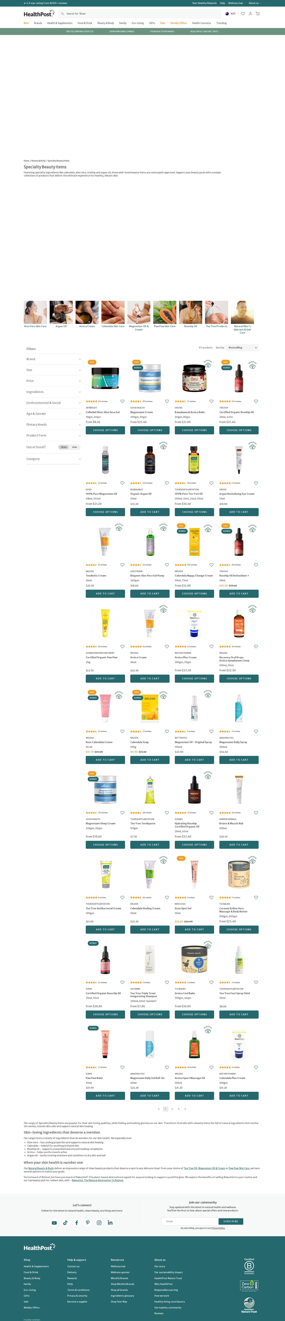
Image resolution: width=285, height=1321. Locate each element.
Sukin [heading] (89, 989)
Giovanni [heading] (135, 989)
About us (254, 3)
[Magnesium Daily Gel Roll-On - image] (150, 1044)
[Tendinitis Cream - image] (105, 541)
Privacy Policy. (218, 1228)
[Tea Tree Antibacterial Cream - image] (105, 874)
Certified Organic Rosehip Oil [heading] (236, 412)
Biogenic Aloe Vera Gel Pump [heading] (147, 575)
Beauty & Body (105, 22)
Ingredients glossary (122, 1295)
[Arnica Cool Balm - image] (194, 959)
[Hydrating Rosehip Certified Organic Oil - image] (194, 789)
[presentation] (105, 415)
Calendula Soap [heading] (139, 742)
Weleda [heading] (90, 571)
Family (123, 22)
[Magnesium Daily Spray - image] (239, 708)
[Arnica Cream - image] (150, 623)
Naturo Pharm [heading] (183, 653)
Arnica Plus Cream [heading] (186, 657)
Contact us (73, 1266)
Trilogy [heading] (223, 407)
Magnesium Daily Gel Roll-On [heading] (147, 1078)
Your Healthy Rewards (204, 3)
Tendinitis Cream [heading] (96, 575)
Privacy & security (77, 1295)
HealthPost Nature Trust (168, 1278)
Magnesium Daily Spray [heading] (233, 742)
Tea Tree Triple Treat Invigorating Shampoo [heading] (143, 995)
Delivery (72, 1272)
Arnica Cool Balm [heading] (185, 993)
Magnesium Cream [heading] (141, 412)
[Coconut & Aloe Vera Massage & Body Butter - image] (239, 874)
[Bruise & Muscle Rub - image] (239, 789)
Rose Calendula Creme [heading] (99, 742)
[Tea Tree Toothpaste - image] (150, 789)
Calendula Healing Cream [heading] (145, 908)
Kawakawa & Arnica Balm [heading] (190, 412)
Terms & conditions (78, 1290)
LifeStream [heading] (136, 571)
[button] (243, 13)
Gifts (152, 22)
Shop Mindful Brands (122, 1284)
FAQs (70, 1284)
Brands (38, 22)
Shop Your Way (119, 1301)
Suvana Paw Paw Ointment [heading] (100, 653)
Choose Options (105, 430)
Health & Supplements (59, 22)
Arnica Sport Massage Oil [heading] (190, 1078)
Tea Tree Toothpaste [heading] (142, 823)
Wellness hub (235, 3)
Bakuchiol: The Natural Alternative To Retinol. (98, 1180)
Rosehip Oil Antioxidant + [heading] (234, 575)
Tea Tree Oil (190, 1168)
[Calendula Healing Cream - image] (150, 874)
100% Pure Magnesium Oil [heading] (101, 493)
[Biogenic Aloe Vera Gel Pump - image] (150, 541)
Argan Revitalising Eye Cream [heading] (237, 493)
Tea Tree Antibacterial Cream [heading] (103, 908)
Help (222, 3)
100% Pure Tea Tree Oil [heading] (189, 493)
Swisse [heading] (222, 489)
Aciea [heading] (89, 489)
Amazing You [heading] (226, 738)
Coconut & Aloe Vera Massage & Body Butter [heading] (233, 910)
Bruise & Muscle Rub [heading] (231, 823)
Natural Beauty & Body (41, 1168)
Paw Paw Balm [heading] (94, 1078)
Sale (162, 22)
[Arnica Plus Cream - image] (194, 623)
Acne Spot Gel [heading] (183, 908)
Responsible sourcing (166, 1290)
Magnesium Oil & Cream (211, 1168)
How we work (161, 1295)
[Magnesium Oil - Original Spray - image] (194, 708)
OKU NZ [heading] (178, 407)
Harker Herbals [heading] (227, 819)
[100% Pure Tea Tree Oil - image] (194, 460)
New (26, 22)
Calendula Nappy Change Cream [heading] (194, 575)
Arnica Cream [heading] (138, 657)
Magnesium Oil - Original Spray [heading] (193, 742)
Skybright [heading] (91, 407)
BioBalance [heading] (136, 489)
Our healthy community (167, 1307)
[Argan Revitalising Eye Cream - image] (239, 460)
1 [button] (165, 1108)
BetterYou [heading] (181, 738)
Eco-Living (138, 22)
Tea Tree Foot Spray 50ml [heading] (234, 993)
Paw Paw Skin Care (239, 1168)
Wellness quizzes (120, 1272)
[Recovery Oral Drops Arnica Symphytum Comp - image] (239, 623)
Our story (159, 1266)
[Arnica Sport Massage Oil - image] (194, 1044)
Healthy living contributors (169, 1301)
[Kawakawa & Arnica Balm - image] (194, 378)
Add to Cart (150, 512)
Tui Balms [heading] (224, 904)
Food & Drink (85, 22)
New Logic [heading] (180, 904)
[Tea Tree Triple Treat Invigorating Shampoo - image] (150, 959)
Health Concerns (201, 22)
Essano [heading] (179, 819)
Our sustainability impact (168, 1272)
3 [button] (178, 1108)
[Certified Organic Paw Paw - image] (105, 623)
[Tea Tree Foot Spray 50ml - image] (239, 959)
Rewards (72, 1278)
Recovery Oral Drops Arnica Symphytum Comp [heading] (234, 659)
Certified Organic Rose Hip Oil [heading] (103, 993)
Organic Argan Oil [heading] (140, 493)
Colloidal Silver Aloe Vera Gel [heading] (103, 412)
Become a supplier (77, 1301)
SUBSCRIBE (230, 1221)
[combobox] (140, 13)
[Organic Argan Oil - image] (150, 460)
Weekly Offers (179, 22)
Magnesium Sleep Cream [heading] (100, 823)
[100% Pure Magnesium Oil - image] (105, 460)
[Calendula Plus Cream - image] (239, 1044)
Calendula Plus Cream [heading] (232, 1078)
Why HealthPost (163, 1284)
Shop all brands (119, 1290)
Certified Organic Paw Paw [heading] (101, 657)
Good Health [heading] (137, 407)
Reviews (158, 1313)
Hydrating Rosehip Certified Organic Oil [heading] (187, 825)
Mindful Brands (119, 1278)
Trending (221, 22)
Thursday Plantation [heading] (187, 489)
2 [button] (172, 1108)
